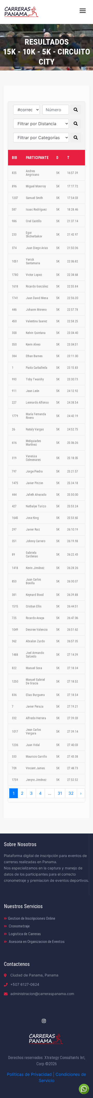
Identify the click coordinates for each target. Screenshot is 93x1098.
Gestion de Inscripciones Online (31, 918)
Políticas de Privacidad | (31, 1074)
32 (71, 793)
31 (60, 793)
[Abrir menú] (83, 10)
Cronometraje (19, 926)
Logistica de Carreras (24, 934)
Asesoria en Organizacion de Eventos (36, 941)
